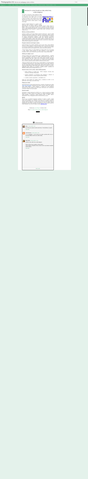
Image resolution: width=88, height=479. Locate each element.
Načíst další (38, 168)
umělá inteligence (44, 109)
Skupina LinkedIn (49, 4)
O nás (55, 4)
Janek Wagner (37, 107)
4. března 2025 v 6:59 (35, 132)
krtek (26, 126)
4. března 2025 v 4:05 (31, 126)
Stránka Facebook (41, 4)
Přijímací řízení (27, 4)
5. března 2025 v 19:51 (34, 140)
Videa (13, 4)
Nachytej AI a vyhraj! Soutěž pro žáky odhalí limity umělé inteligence (38, 11)
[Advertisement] (60, 28)
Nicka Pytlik (27, 140)
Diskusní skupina (34, 4)
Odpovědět (27, 129)
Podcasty (17, 4)
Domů (10, 4)
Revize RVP (21, 4)
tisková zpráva (38, 109)
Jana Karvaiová (28, 132)
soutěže (33, 109)
